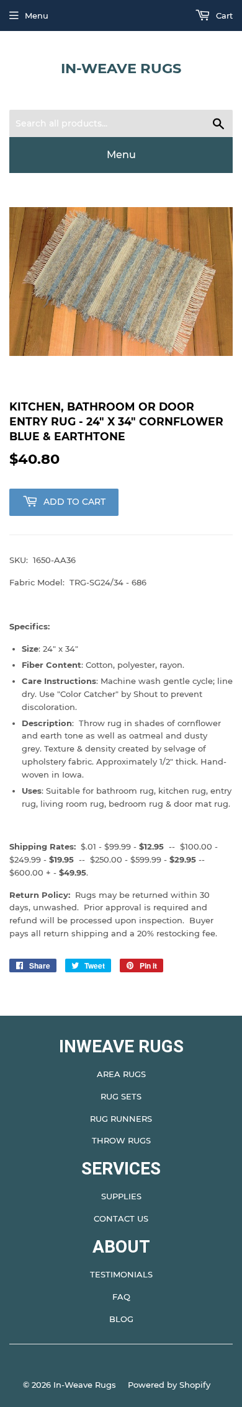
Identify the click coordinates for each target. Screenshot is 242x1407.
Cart (223, 15)
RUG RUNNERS (121, 1119)
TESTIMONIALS (121, 1274)
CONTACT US (121, 1218)
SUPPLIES (121, 1196)
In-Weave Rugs (121, 68)
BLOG (121, 1319)
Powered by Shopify (169, 1385)
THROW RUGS (121, 1140)
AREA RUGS (121, 1074)
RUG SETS (121, 1096)
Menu (36, 15)
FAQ (121, 1297)
